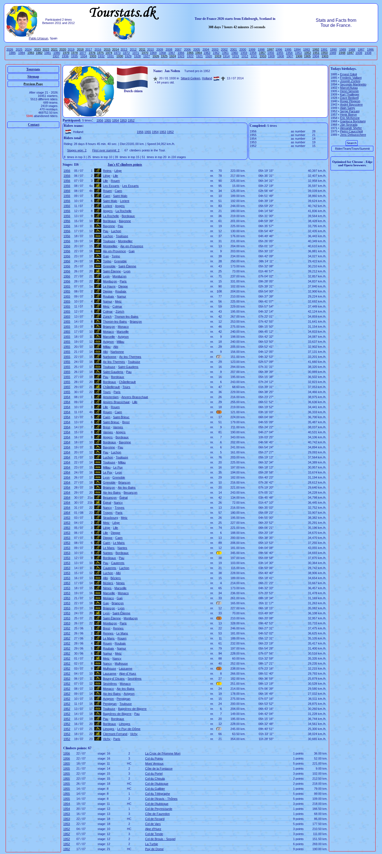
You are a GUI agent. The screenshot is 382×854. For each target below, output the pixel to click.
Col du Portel (153, 773)
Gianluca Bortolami (353, 121)
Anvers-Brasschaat (134, 397)
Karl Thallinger (349, 94)
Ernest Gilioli (348, 74)
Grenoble (120, 261)
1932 (101, 56)
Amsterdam (111, 397)
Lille (115, 175)
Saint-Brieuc (121, 417)
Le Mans (119, 542)
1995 (288, 49)
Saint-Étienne (127, 266)
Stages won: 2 (76, 150)
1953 (298, 52)
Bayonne (125, 221)
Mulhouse (121, 663)
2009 (159, 49)
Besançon (130, 492)
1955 (280, 52)
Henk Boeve (348, 114)
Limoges (124, 723)
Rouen (115, 180)
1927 (146, 56)
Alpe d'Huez (153, 829)
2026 (9, 49)
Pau (120, 226)
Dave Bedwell (349, 97)
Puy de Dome (154, 849)
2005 (196, 49)
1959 (243, 52)
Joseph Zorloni (350, 81)
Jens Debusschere (353, 134)
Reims (107, 170)
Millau (120, 341)
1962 (216, 52)
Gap (132, 251)
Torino (116, 256)
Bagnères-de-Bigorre (132, 708)
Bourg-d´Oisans (114, 678)
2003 (215, 49)
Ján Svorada (348, 124)
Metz (118, 301)
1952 (131, 120)
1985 (12, 52)
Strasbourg (110, 517)
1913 (235, 56)
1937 (56, 56)
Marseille (123, 331)
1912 (244, 56)
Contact (33, 125)
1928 (137, 56)
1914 (226, 56)
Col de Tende (154, 834)
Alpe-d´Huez (127, 673)
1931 (110, 56)
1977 (82, 52)
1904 (315, 56)
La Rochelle (123, 211)
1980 (56, 52)
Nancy (118, 502)
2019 (71, 49)
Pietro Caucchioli (351, 131)
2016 (98, 49)
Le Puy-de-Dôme (128, 729)
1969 (153, 52)
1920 (208, 56)
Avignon (123, 336)
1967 (171, 52)
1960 (234, 52)
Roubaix (120, 291)
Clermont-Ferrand (115, 734)
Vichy (134, 734)
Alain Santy (347, 108)
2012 (133, 49)
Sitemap (33, 76)
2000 (242, 49)
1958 (253, 52)
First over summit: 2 (105, 150)
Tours (126, 387)
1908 (280, 56)
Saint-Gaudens (128, 366)
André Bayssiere (351, 104)
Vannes (118, 427)
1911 (254, 56)
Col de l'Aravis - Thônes (161, 798)
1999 (252, 49)
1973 (117, 52)
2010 (150, 49)
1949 (332, 52)
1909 (271, 56)
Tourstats (33, 69)
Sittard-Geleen (190, 78)
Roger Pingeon (350, 101)
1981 (47, 52)
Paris (123, 281)
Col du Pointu (154, 758)
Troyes (119, 507)
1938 (368, 52)
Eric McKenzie (350, 118)
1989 (342, 49)
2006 (187, 49)
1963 (207, 52)
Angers (120, 206)
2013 (124, 49)
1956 (270, 52)
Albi (115, 346)
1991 (324, 49)
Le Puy (118, 467)
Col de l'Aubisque (156, 783)
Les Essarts (111, 185)
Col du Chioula (155, 778)
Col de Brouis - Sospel (160, 839)
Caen (118, 190)
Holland (207, 78)
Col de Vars (153, 824)
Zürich (119, 311)
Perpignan (123, 698)
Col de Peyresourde (158, 808)
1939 (358, 52)
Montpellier (125, 241)
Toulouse (122, 236)
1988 (351, 49)
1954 (289, 52)
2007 (178, 49)
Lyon (127, 271)
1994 (297, 49)
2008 (169, 49)
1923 (181, 56)
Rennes (118, 628)
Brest (125, 422)
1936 (65, 56)
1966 (181, 52)
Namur (121, 296)
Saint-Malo (120, 196)
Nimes (120, 583)
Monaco (123, 326)
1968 (162, 52)
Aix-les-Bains (127, 487)
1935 (74, 56)
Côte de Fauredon (157, 813)
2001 (233, 49)
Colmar (117, 306)
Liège (118, 170)
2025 (19, 49)
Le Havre (109, 286)
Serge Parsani (349, 111)
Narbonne (117, 351)
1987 (361, 49)
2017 (88, 49)
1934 (83, 56)
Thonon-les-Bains (126, 316)
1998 (261, 49)
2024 (28, 49)
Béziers (115, 578)
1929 (128, 56)
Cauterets (117, 563)
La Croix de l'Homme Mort (162, 753)
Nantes (122, 547)
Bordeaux (128, 216)
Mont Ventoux (154, 763)
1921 (199, 56)
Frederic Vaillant (351, 77)
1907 (289, 56)
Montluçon (119, 276)
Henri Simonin (349, 91)
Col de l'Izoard (154, 818)
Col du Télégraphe (157, 793)
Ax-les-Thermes (130, 356)
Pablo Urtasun (38, 38)
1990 (333, 49)
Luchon (116, 231)
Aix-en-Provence (131, 246)
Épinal (123, 497)
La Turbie (151, 844)
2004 (205, 49)
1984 (21, 52)
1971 (135, 52)
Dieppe (123, 286)
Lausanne (125, 668)
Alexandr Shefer (351, 128)
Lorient (124, 201)
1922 (190, 56)
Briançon (136, 321)
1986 (370, 49)
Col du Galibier (155, 788)
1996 (278, 49)
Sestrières (135, 678)
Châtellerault (127, 382)
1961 (225, 52)
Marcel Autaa (349, 87)
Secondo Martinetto (353, 84)
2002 (224, 49)
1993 (306, 49)
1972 (126, 52)
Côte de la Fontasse (159, 768)
